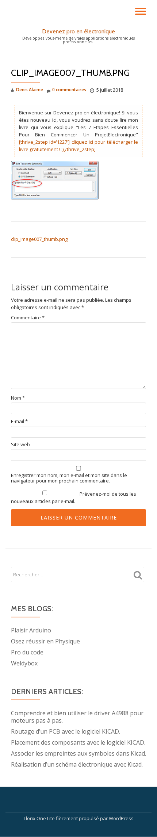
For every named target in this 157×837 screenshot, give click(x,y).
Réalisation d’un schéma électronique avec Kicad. (77, 764)
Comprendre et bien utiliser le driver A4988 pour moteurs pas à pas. (77, 716)
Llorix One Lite (40, 818)
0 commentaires (69, 90)
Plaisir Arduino (31, 630)
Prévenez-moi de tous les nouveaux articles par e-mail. (73, 497)
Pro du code (27, 652)
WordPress (121, 818)
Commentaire (28, 317)
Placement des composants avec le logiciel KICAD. (78, 742)
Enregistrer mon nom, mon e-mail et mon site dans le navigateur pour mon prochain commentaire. (69, 478)
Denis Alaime (29, 90)
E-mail (19, 421)
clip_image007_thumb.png (39, 239)
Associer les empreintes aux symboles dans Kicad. (78, 753)
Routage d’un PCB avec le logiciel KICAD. (65, 731)
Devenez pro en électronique (78, 31)
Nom (18, 398)
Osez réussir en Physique (45, 641)
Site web (20, 444)
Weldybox (24, 663)
